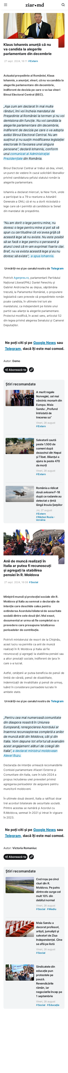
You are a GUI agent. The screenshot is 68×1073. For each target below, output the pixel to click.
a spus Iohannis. (42, 256)
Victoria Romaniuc (24, 848)
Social (33, 582)
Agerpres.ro (21, 277)
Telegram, (13, 349)
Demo (16, 361)
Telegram (57, 268)
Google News (44, 343)
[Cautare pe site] (63, 5)
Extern (33, 61)
